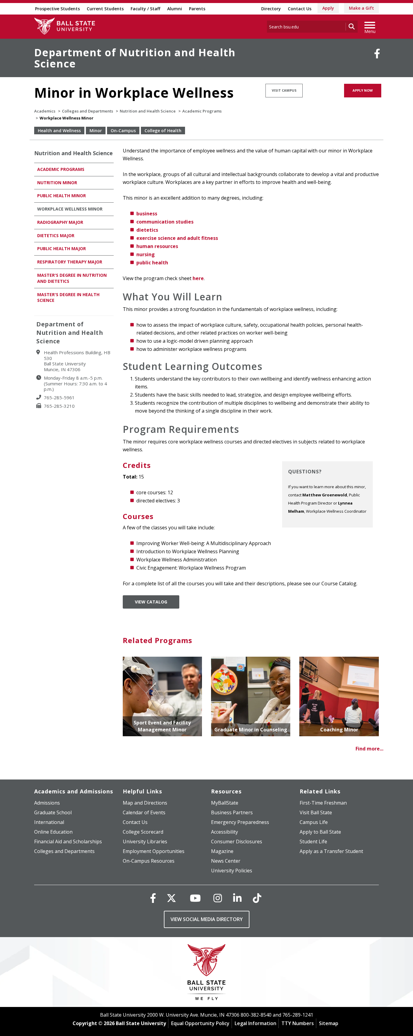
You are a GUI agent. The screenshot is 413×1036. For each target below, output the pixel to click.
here (198, 278)
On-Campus (123, 130)
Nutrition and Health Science (148, 111)
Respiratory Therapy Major (69, 262)
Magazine (222, 851)
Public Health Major (61, 248)
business (146, 213)
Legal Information (255, 1023)
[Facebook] (377, 53)
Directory (271, 8)
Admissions (47, 802)
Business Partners (232, 812)
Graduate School (53, 812)
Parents (197, 8)
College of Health (163, 130)
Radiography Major (60, 222)
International (49, 822)
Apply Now (363, 90)
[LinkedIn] (237, 897)
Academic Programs (202, 111)
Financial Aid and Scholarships (68, 841)
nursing (145, 254)
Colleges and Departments (87, 111)
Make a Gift (361, 8)
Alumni (174, 8)
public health (152, 262)
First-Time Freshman (323, 802)
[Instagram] (217, 897)
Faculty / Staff (145, 8)
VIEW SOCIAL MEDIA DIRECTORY (207, 919)
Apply (328, 8)
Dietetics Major (55, 235)
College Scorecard (143, 831)
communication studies (164, 221)
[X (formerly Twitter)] (171, 897)
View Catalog (151, 602)
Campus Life (314, 822)
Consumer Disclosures (236, 841)
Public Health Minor (61, 195)
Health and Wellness (59, 130)
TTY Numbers (297, 1023)
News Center (225, 861)
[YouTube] (195, 897)
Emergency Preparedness (240, 822)
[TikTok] (257, 897)
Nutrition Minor (57, 182)
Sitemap (328, 1023)
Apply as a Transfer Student (331, 851)
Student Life (313, 841)
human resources (157, 246)
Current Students (105, 8)
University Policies (231, 870)
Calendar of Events (144, 812)
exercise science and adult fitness (177, 238)
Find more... (369, 748)
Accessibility (224, 831)
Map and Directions (145, 802)
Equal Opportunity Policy (200, 1023)
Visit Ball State (316, 812)
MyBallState (224, 802)
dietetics (147, 230)
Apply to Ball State (320, 831)
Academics (44, 111)
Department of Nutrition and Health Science (135, 57)
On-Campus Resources (148, 861)
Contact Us (299, 8)
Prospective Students (57, 8)
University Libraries (145, 841)
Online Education (53, 831)
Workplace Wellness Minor (69, 209)
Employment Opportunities (153, 851)
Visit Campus (284, 90)
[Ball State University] (207, 973)
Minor (95, 130)
